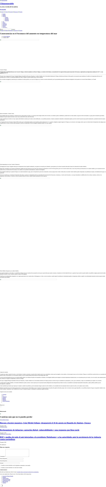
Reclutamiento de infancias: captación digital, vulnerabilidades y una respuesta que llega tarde (39, 430)
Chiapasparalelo (7, 3)
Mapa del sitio (5, 481)
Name (3, 458)
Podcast (3, 26)
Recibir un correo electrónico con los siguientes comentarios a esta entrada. (15, 465)
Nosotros (4, 477)
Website (1, 463)
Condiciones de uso (6, 480)
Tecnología (4, 23)
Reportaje (7, 19)
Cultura (3, 22)
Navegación (3, 9)
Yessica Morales (7, 36)
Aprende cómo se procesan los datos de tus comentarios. (28, 471)
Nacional (6, 18)
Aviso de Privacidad (6, 479)
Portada (3, 14)
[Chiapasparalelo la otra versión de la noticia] (53, 0)
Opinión (4, 15)
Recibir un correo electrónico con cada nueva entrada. (11, 467)
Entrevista (7, 20)
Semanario (4, 25)
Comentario (2, 456)
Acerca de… (4, 27)
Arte (3, 21)
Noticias (4, 16)
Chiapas (6, 17)
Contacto (4, 482)
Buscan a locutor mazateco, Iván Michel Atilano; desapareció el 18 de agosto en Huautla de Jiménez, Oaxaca (45, 423)
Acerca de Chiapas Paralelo (7, 476)
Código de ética (5, 478)
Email (3, 460)
